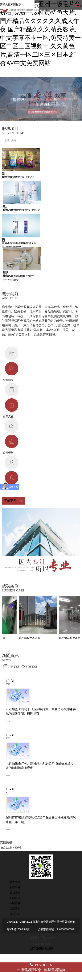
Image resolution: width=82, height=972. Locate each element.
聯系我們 (15, 908)
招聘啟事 (15, 903)
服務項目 (15, 887)
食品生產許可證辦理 (11, 847)
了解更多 (10, 500)
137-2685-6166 (41, 948)
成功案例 (15, 892)
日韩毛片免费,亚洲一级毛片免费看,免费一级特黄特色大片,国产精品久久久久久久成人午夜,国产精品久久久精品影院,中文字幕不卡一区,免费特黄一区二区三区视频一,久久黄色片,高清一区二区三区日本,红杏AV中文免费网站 (40, 33)
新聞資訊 (15, 898)
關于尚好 (15, 882)
